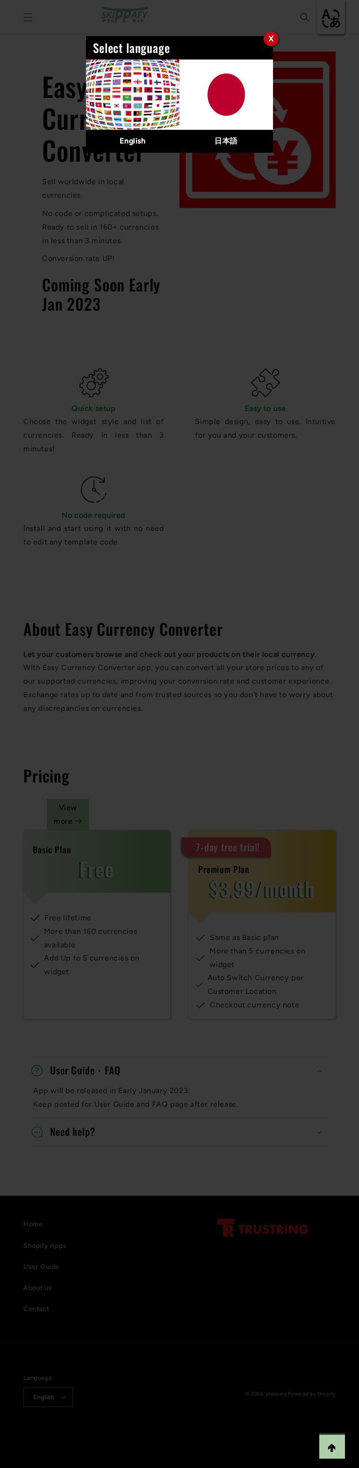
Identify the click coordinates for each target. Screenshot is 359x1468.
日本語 (226, 140)
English (132, 140)
